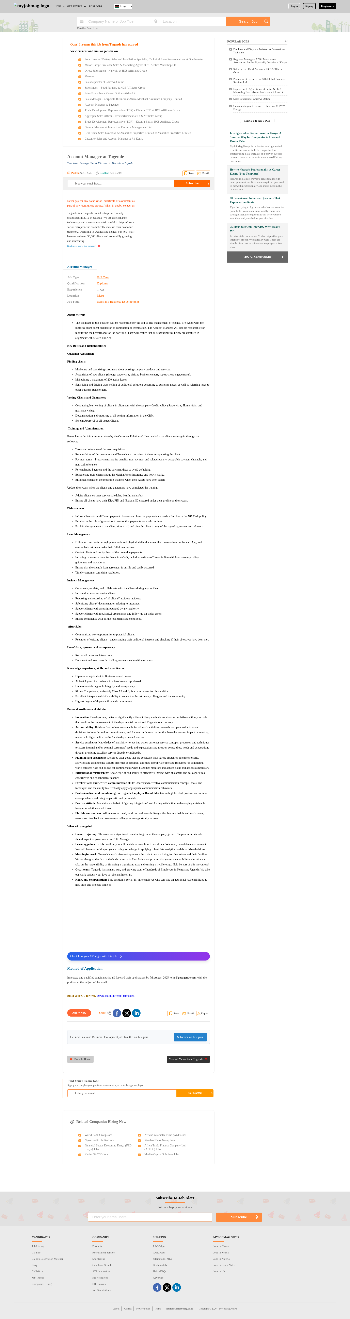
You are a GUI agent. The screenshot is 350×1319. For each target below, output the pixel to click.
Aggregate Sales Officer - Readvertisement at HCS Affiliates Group (123, 116)
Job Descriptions (101, 1290)
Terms (158, 1308)
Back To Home (82, 1059)
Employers (327, 5)
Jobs (58, 6)
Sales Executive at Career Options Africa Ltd (110, 93)
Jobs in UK (219, 1271)
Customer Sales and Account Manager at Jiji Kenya (114, 138)
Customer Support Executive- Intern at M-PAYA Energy (259, 107)
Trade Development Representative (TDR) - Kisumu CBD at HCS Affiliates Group (132, 110)
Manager (90, 76)
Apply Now (79, 1012)
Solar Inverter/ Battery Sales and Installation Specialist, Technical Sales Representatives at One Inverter (144, 59)
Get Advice (74, 6)
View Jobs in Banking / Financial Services (87, 163)
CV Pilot (36, 1252)
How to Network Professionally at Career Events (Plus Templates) (255, 171)
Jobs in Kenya (221, 1252)
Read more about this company (81, 246)
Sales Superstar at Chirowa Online (104, 82)
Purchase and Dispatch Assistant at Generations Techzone (259, 51)
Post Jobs (95, 6)
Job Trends (38, 1277)
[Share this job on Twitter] (126, 1013)
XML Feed (159, 1252)
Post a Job (97, 1246)
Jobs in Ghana (221, 1246)
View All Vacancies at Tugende (186, 1059)
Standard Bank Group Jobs (159, 1140)
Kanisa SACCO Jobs (96, 1154)
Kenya (123, 6)
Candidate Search (102, 1265)
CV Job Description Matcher (47, 1258)
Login (294, 5)
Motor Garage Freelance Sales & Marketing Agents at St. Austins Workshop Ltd (130, 65)
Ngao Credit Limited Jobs (99, 1140)
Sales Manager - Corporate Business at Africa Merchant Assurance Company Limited (133, 99)
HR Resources (100, 1277)
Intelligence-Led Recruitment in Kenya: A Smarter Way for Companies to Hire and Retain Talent (255, 137)
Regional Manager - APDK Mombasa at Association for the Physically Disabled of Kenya (260, 61)
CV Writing (38, 1271)
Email (205, 173)
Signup (309, 5)
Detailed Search (85, 28)
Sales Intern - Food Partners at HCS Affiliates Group (115, 87)
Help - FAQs (159, 1271)
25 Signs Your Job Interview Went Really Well (255, 228)
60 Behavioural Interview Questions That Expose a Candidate (255, 200)
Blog (34, 1265)
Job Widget (159, 1246)
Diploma (102, 283)
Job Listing (38, 1246)
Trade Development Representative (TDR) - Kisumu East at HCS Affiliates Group (132, 121)
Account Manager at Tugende (101, 104)
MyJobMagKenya (228, 1308)
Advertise (158, 1277)
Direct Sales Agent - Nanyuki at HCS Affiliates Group (116, 70)
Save (191, 173)
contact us (128, 205)
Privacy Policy (143, 1308)
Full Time (103, 277)
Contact (127, 1308)
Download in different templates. (116, 995)
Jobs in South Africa (224, 1265)
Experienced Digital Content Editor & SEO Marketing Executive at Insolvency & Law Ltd (258, 90)
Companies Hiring (42, 1283)
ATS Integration (101, 1271)
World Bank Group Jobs (98, 1135)
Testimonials (160, 1265)
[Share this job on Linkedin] (136, 1013)
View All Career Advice (257, 256)
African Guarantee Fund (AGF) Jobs (165, 1135)
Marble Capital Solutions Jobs (161, 1154)
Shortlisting (98, 1258)
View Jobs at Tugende (122, 163)
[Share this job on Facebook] (117, 1013)
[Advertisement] (176, 224)
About (116, 1308)
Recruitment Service (103, 1252)
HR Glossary (99, 1283)
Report (205, 1013)
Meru (100, 295)
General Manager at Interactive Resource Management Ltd (118, 127)
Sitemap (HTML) (162, 1258)
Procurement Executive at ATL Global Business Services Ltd (259, 80)
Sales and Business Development (118, 301)
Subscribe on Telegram (190, 1037)
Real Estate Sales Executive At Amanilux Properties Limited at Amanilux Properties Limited (138, 133)
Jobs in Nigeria (221, 1258)
